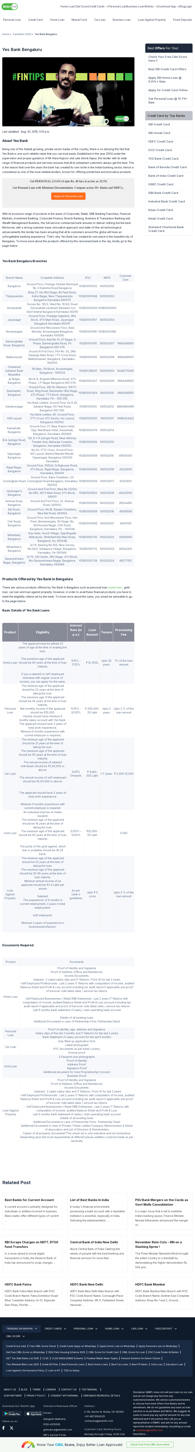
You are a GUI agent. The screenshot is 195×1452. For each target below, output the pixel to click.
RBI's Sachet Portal (54, 1434)
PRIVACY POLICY (36, 1395)
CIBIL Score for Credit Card (104, 1352)
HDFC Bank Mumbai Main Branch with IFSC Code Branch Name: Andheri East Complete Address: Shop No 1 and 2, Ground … (162, 1296)
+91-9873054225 (94, 1416)
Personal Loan (117, 6)
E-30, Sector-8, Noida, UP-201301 (104, 1411)
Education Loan (174, 1364)
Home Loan (68, 6)
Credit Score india (16, 1346)
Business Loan (135, 6)
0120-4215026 (51, 1424)
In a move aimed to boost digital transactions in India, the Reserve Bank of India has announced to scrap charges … (30, 1258)
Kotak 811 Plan (50, 1364)
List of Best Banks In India (89, 1200)
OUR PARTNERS (13, 1395)
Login (188, 6)
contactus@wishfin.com (98, 1420)
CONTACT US (69, 1389)
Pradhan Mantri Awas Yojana (102, 1358)
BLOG (24, 1389)
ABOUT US (10, 1389)
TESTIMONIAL (90, 1389)
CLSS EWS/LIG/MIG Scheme (67, 1358)
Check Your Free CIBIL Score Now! (150, 1444)
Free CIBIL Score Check (43, 1346)
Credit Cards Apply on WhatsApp (77, 1346)
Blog (182, 6)
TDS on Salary (71, 1370)
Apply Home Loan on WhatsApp (117, 1346)
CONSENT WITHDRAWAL (64, 1395)
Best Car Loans (119, 1364)
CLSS (45, 1358)
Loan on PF (54, 1370)
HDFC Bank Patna (18, 1284)
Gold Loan (156, 1364)
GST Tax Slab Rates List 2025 (22, 1358)
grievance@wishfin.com (57, 1429)
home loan (115, 587)
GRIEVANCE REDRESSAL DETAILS (101, 1395)
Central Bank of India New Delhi (94, 1242)
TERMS (36, 1389)
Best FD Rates (140, 1364)
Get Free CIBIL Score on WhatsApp (25, 1352)
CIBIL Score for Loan (133, 1352)
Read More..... (140, 1434)
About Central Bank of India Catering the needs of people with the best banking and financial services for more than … (97, 1253)
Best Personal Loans (73, 1364)
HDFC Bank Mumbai (150, 1284)
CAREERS (51, 1389)
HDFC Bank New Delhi (86, 1284)
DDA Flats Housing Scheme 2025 (66, 1352)
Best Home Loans (98, 1364)
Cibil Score (82, 6)
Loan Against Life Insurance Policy (25, 1370)
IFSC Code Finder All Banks (163, 1352)
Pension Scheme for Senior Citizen (140, 1358)
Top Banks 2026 (22, 34)
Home (5, 34)
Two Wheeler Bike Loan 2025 (22, 1364)
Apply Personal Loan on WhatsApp (158, 1346)
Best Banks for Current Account (29, 1200)
